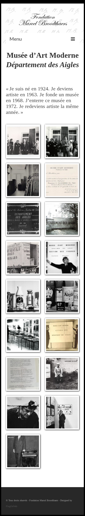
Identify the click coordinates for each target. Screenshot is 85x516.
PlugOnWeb (11, 506)
